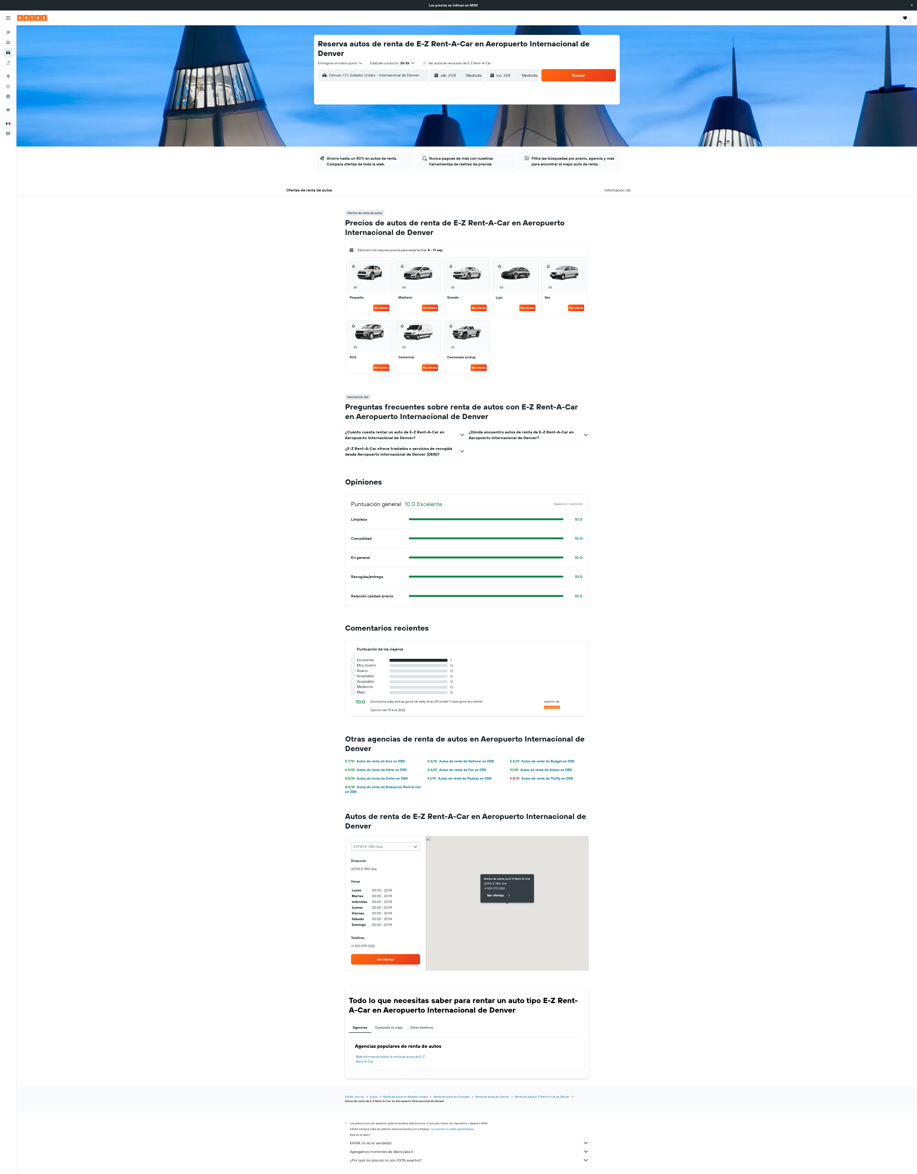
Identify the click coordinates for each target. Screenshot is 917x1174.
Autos (374, 1096)
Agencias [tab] (360, 1027)
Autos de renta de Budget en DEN (542, 761)
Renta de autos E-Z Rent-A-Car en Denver (542, 1096)
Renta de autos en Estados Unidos (405, 1096)
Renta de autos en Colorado (451, 1096)
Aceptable (365, 676)
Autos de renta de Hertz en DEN (376, 770)
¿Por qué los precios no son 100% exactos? (386, 1160)
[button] (911, 5)
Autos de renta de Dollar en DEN (376, 778)
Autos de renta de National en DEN (460, 761)
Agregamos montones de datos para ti (381, 1151)
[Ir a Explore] (8, 76)
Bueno (362, 670)
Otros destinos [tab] (421, 1027)
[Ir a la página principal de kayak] (32, 18)
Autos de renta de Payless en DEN (459, 778)
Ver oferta (381, 308)
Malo (361, 692)
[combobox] (340, 63)
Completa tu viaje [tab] (389, 1027)
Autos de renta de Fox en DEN (456, 770)
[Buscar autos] (8, 52)
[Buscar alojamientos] (8, 42)
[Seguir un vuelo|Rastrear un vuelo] (8, 86)
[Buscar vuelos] (8, 32)
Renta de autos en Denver (492, 1096)
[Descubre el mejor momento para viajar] (8, 96)
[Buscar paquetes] (8, 62)
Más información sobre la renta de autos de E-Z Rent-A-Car (390, 1059)
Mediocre (365, 686)
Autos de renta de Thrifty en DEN (541, 778)
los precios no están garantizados (452, 1129)
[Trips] (8, 110)
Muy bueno (366, 665)
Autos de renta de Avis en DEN (375, 761)
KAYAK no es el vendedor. (371, 1143)
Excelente (365, 660)
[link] (385, 959)
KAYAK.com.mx (354, 1096)
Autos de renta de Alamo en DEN (541, 770)
